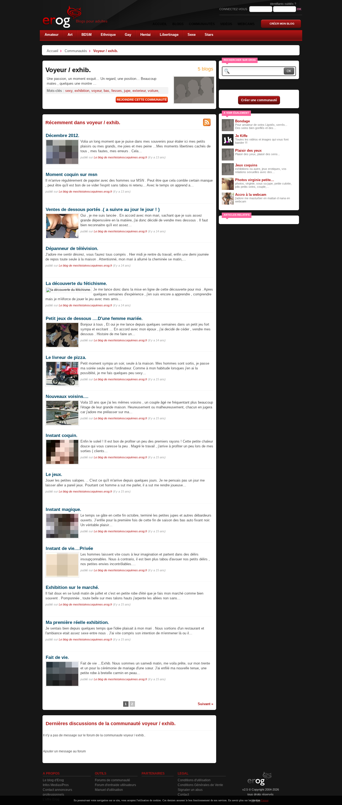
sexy (68, 91)
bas (106, 91)
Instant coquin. (61, 435)
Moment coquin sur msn (71, 174)
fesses (116, 91)
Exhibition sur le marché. (72, 587)
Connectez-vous (233, 9)
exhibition (82, 91)
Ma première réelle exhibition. (77, 622)
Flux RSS (207, 122)
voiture (153, 91)
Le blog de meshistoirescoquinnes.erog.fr (120, 157)
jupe (127, 91)
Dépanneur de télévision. (72, 248)
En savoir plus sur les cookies (244, 800)
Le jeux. (54, 474)
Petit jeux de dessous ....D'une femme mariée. (94, 318)
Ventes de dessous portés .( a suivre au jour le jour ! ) (103, 209)
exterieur (139, 91)
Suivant (204, 704)
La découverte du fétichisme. (76, 283)
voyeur (96, 91)
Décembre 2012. (62, 135)
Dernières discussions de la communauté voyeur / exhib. (111, 723)
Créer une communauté (259, 100)
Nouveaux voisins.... (67, 396)
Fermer (265, 800)
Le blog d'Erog (53, 780)
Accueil (52, 51)
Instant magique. (63, 509)
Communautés (76, 51)
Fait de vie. (57, 657)
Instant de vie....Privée (69, 548)
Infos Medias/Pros (56, 785)
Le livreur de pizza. (66, 357)
